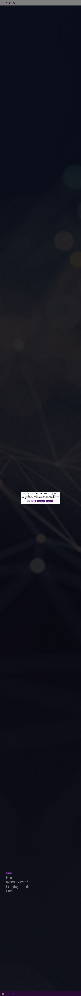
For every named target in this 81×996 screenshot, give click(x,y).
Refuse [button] (49, 501)
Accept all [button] (41, 501)
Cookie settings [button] (31, 501)
